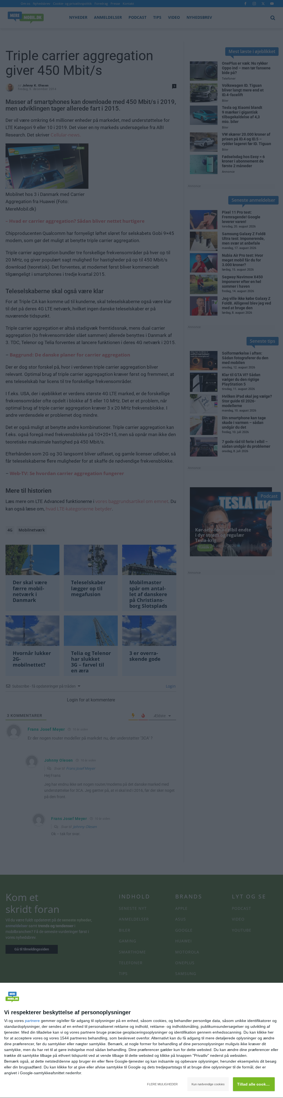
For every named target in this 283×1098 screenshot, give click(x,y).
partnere (32, 1021)
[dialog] (141, 1040)
